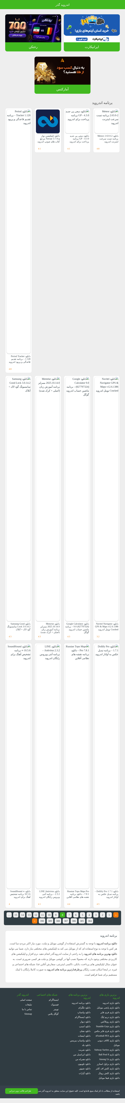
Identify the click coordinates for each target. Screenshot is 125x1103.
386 (71, 921)
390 (37, 921)
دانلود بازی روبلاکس (110, 1021)
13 (24, 915)
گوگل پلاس (53, 1014)
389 (45, 921)
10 (46, 915)
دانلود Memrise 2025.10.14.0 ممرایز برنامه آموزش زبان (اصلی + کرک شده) (48, 628)
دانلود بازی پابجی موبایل (108, 1007)
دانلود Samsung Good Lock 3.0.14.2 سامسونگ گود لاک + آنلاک (19, 628)
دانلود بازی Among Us (109, 1064)
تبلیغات (28, 1004)
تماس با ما (27, 1009)
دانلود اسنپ (84, 1026)
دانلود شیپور (84, 1068)
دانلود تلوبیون (83, 1064)
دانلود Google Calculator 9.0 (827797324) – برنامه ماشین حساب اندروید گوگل (78, 629)
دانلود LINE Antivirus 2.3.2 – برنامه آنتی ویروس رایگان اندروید (49, 894)
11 (39, 915)
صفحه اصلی (26, 1000)
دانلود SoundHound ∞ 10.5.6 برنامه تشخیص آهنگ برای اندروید (18, 894)
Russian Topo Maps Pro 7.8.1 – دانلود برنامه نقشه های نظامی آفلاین (77, 894)
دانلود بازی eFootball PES (107, 1036)
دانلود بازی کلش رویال (109, 1078)
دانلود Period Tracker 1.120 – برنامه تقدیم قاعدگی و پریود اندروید (19, 359)
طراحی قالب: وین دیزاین (19, 1095)
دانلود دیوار (85, 1021)
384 (88, 921)
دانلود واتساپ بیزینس (80, 1040)
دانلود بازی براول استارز (109, 1068)
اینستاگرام (54, 1000)
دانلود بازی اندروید (111, 1003)
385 (80, 921)
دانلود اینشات (84, 1036)
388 (54, 921)
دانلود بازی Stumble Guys (107, 1026)
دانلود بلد (86, 1045)
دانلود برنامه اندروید (81, 1003)
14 (17, 915)
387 (62, 921)
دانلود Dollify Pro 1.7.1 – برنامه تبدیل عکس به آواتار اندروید (107, 894)
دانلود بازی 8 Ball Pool (109, 1059)
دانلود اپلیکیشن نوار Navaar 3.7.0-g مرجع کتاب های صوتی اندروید (48, 139)
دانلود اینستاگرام (82, 1017)
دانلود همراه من (83, 1059)
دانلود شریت (84, 1050)
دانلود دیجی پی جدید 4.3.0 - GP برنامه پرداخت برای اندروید (79, 139)
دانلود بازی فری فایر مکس (107, 1031)
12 (31, 915)
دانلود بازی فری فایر (110, 1012)
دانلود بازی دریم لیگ (110, 1017)
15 (10, 915)
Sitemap (27, 1014)
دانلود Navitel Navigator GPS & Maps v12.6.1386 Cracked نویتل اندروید (107, 628)
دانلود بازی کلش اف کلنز (108, 1073)
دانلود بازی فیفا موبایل (109, 1082)
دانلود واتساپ (83, 1012)
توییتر (56, 1009)
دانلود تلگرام (84, 1007)
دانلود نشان (84, 1031)
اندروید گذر (62, 4)
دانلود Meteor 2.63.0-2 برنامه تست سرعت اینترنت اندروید (106, 139)
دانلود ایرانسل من (82, 1054)
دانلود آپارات (84, 1073)
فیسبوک (55, 1004)
